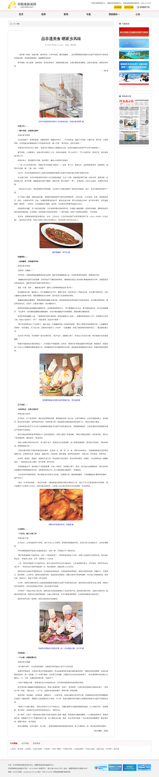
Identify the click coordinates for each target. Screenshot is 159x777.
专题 (88, 14)
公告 (138, 14)
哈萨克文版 (129, 7)
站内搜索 (118, 7)
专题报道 (125, 24)
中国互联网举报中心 (98, 3)
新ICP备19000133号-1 (56, 768)
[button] (121, 122)
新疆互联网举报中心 (114, 3)
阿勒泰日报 (127, 96)
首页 (21, 14)
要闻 (66, 14)
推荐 (43, 14)
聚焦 (18, 24)
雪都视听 (113, 14)
